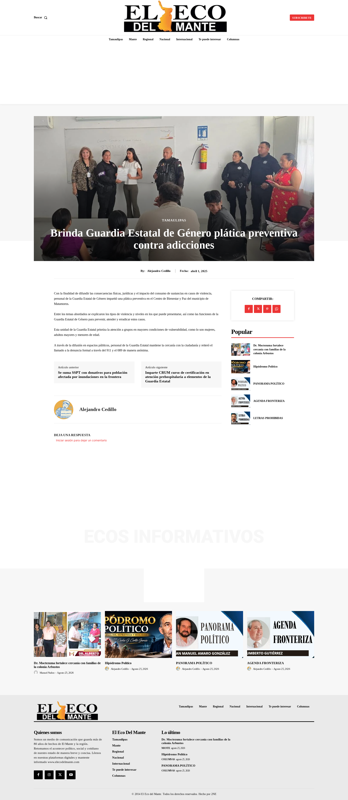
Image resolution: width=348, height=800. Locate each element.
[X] (258, 309)
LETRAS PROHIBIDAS (268, 418)
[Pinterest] (267, 309)
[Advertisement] (174, 74)
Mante (166, 748)
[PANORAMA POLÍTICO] (240, 383)
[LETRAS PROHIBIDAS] (240, 418)
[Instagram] (49, 774)
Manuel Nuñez (47, 672)
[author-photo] (36, 672)
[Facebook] (249, 309)
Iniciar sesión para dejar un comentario (81, 440)
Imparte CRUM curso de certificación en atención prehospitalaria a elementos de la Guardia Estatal (178, 377)
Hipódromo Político (265, 366)
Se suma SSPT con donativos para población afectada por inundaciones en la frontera (92, 375)
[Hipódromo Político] (240, 366)
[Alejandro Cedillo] (63, 409)
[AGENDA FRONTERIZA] (240, 401)
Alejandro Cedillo (159, 271)
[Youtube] (71, 774)
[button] (41, 17)
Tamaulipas (174, 220)
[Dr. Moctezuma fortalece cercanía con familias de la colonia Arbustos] (240, 349)
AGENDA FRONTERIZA (269, 401)
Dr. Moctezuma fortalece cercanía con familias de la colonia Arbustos (269, 349)
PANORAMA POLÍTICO (268, 383)
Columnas (168, 759)
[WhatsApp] (276, 309)
